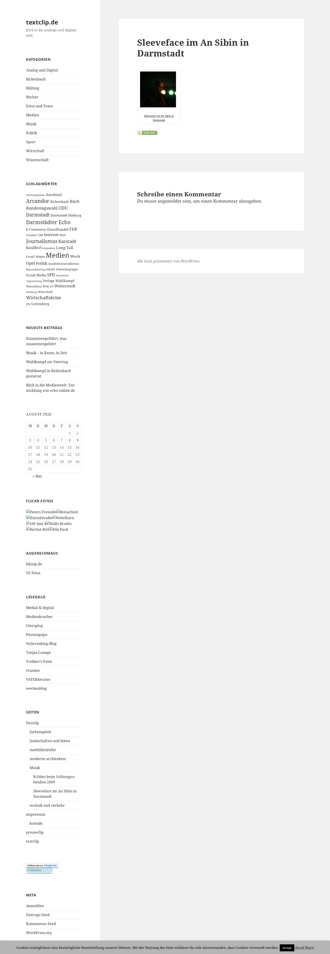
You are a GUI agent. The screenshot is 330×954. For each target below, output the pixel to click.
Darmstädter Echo (48, 222)
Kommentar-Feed (41, 923)
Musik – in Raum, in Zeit (46, 352)
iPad (62, 235)
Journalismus (41, 241)
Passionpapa (36, 634)
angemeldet (169, 201)
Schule (50, 269)
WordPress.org (39, 932)
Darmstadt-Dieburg (66, 215)
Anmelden (35, 905)
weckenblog (36, 688)
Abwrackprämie (35, 195)
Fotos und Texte (39, 106)
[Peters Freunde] (41, 511)
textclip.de (42, 22)
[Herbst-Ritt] (37, 529)
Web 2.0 (48, 286)
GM (40, 235)
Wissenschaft (37, 159)
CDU (63, 208)
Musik (31, 123)
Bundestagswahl (42, 208)
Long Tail (64, 247)
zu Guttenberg (37, 303)
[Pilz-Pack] (58, 529)
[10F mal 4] (36, 523)
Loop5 (30, 256)
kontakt (36, 823)
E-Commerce (36, 229)
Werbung (31, 292)
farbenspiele (40, 731)
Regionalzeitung (35, 269)
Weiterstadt (64, 285)
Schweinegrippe (67, 269)
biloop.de (34, 564)
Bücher (32, 97)
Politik (31, 132)
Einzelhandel (57, 229)
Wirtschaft (35, 150)
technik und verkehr (47, 805)
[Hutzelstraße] (39, 517)
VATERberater (38, 679)
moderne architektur (48, 758)
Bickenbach (36, 79)
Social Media (36, 275)
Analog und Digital (42, 70)
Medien (32, 115)
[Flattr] (211, 133)
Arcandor (37, 200)
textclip (32, 841)
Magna (40, 256)
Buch (74, 201)
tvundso (33, 670)
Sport (30, 141)
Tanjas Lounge (38, 652)
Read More (304, 947)
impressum (35, 814)
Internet (51, 234)
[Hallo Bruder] (59, 523)
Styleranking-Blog (41, 643)
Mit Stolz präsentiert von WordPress (168, 261)
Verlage (49, 280)
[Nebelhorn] (63, 517)
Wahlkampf (64, 280)
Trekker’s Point (39, 661)
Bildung (32, 88)
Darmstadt (38, 215)
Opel (30, 263)
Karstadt (67, 241)
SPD (51, 275)
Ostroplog (34, 625)
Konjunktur (48, 248)
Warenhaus (34, 286)
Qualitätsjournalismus (63, 264)
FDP (73, 229)
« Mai (37, 476)
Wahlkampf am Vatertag (47, 361)
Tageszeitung (34, 281)
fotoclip (32, 722)
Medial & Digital (40, 607)
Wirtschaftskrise (43, 298)
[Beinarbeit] (67, 511)
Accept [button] (287, 948)
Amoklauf (54, 194)
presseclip (35, 832)
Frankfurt (31, 235)
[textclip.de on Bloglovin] (42, 865)
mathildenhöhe (43, 749)
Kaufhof (33, 247)
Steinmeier (62, 275)
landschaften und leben (50, 740)
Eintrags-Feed (38, 914)
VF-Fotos (33, 572)
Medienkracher (39, 616)
